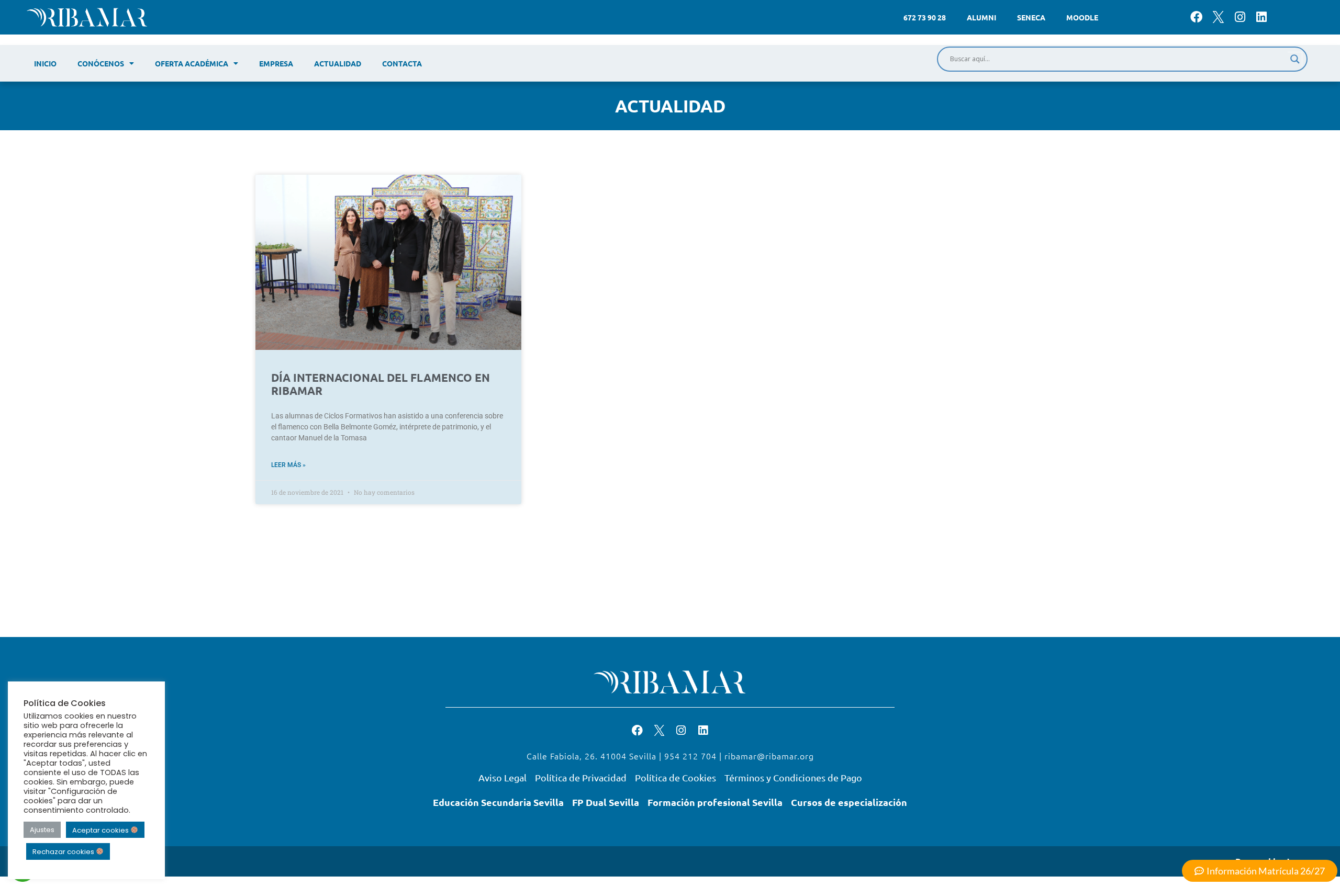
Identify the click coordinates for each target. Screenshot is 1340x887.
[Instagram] (1239, 17)
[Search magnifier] (1295, 59)
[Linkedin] (1261, 17)
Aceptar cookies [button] (101, 830)
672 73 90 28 (924, 17)
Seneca (1031, 17)
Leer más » (288, 465)
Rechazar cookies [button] (64, 852)
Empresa (276, 63)
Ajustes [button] (42, 830)
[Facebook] (1196, 17)
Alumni (981, 17)
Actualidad (337, 63)
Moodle (1082, 17)
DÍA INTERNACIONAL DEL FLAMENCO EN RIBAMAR (380, 383)
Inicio (45, 63)
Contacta (402, 63)
